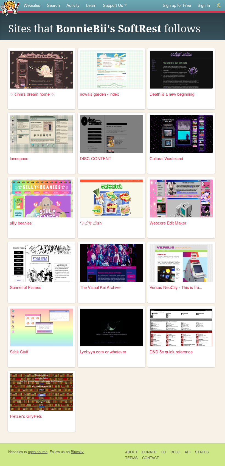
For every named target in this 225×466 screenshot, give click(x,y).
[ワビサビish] (111, 198)
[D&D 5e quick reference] (181, 327)
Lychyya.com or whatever (103, 351)
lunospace (19, 158)
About (131, 451)
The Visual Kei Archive (100, 287)
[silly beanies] (41, 198)
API (188, 451)
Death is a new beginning (172, 94)
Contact (150, 457)
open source (37, 451)
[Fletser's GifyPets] (41, 392)
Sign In (204, 5)
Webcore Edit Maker (168, 223)
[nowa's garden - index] (111, 69)
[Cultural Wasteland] (181, 134)
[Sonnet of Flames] (41, 263)
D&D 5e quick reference (171, 351)
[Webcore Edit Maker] (181, 198)
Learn (91, 5)
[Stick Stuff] (41, 327)
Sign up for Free (177, 5)
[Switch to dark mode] (219, 5)
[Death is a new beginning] (181, 69)
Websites (32, 5)
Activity (73, 5)
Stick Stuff (19, 351)
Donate (149, 451)
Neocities (15, 451)
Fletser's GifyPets (26, 416)
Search (53, 5)
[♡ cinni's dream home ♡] (41, 69)
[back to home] (10, 7)
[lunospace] (41, 134)
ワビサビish (91, 223)
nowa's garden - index (99, 94)
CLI (163, 451)
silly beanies (21, 223)
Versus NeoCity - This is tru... (176, 287)
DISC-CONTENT (95, 158)
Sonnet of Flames (25, 287)
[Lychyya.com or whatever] (111, 327)
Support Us (113, 5)
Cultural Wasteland (166, 158)
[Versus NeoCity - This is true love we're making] (181, 263)
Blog (175, 451)
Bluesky (77, 451)
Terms (131, 457)
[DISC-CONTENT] (111, 134)
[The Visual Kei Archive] (111, 263)
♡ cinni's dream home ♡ (32, 94)
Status (202, 451)
